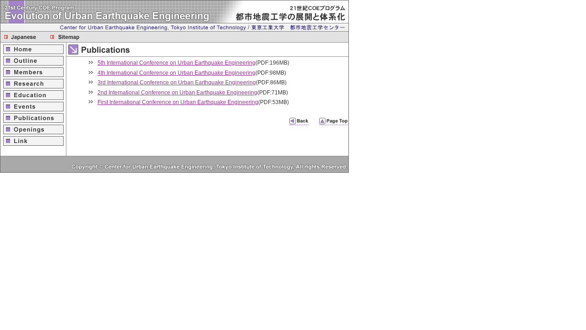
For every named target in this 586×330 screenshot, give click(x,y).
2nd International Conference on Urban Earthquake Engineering (177, 92)
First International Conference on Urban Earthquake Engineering (178, 102)
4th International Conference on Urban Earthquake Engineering (176, 73)
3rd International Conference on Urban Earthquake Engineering (177, 82)
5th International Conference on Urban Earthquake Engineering (176, 63)
